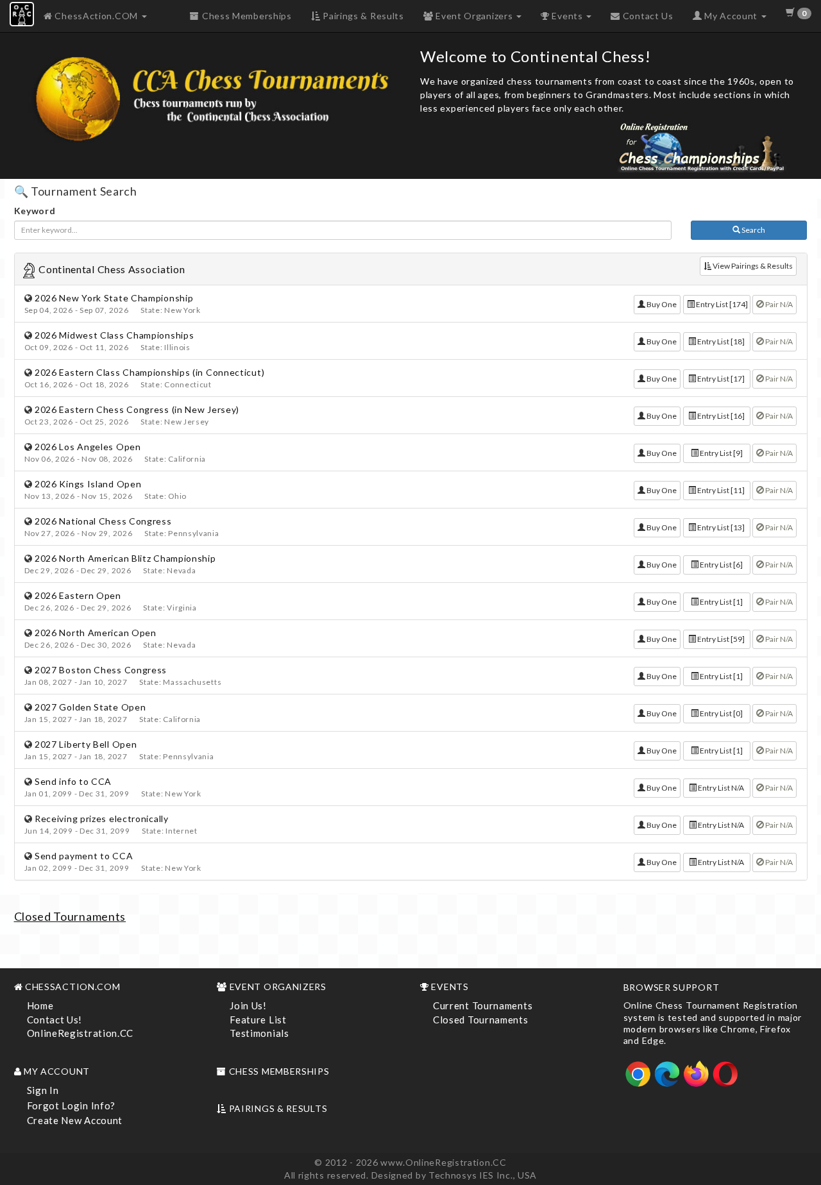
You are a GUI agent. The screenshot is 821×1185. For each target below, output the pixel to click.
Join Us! (248, 1005)
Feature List (258, 1019)
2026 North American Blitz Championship (125, 558)
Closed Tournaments (70, 916)
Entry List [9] (720, 453)
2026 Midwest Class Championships (114, 335)
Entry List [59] (720, 639)
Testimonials (259, 1033)
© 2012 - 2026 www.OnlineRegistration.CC (410, 1162)
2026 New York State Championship (114, 297)
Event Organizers (474, 15)
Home (40, 1005)
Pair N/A (778, 304)
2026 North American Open (96, 632)
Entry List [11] (720, 490)
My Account (730, 15)
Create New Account (75, 1120)
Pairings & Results (361, 15)
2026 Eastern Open (78, 595)
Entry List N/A (720, 788)
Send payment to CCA (84, 855)
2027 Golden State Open (90, 707)
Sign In (43, 1090)
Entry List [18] (720, 341)
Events (568, 15)
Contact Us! (55, 1019)
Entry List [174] (721, 304)
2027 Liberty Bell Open (86, 744)
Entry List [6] (720, 564)
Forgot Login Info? (71, 1105)
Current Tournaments (482, 1005)
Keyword (35, 210)
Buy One (661, 304)
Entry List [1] (720, 602)
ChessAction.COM (96, 15)
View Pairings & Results (752, 266)
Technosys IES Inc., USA (482, 1175)
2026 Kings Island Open (88, 483)
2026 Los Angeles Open (88, 446)
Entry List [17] (720, 378)
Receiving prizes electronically (102, 818)
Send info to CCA (73, 781)
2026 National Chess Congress (103, 521)
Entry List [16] (720, 416)
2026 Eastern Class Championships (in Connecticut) (149, 372)
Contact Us (646, 15)
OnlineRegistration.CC (80, 1033)
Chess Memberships (245, 15)
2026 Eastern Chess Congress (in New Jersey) (137, 409)
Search (752, 230)
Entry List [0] (720, 713)
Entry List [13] (720, 527)
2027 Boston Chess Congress (101, 669)
